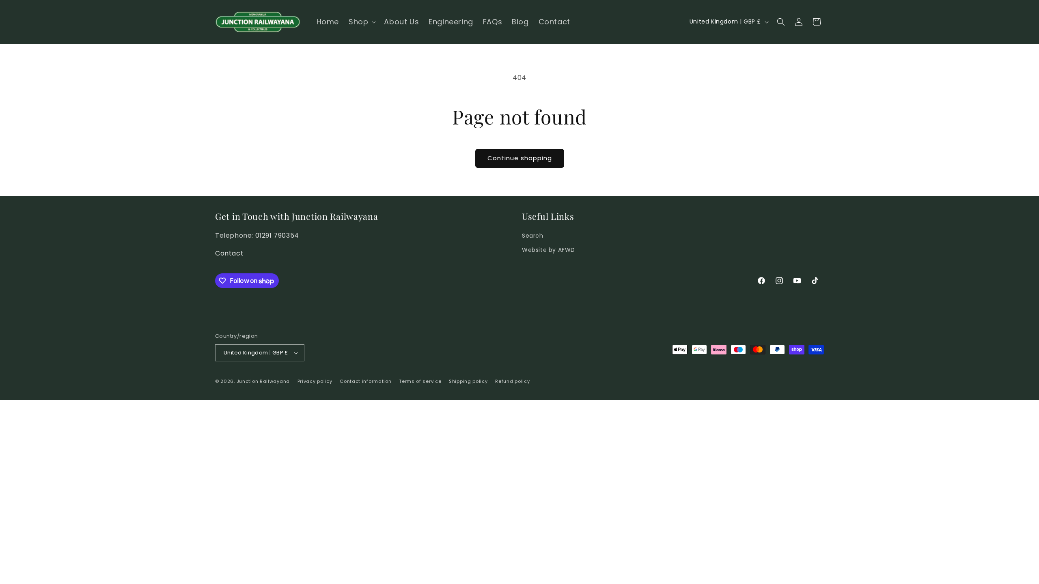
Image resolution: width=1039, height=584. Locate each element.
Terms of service (420, 381)
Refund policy (512, 381)
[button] (361, 21)
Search (532, 236)
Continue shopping (519, 158)
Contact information (365, 381)
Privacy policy (314, 381)
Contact (229, 253)
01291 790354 (277, 235)
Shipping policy (468, 381)
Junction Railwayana (263, 381)
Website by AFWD (548, 250)
